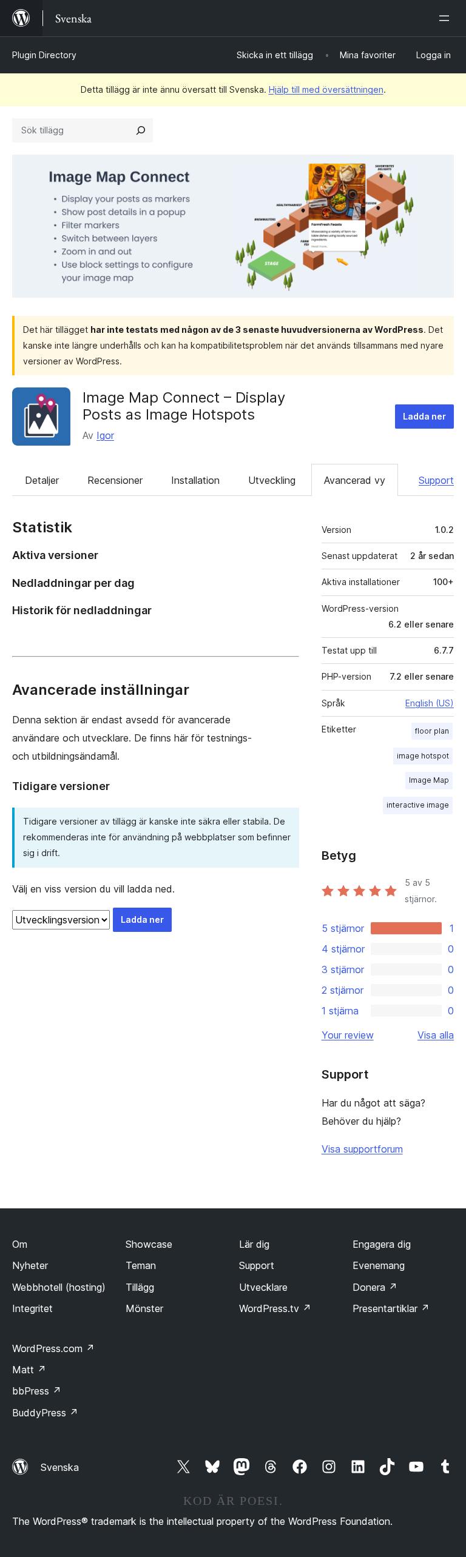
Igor (105, 435)
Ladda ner (424, 416)
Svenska (60, 1467)
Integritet (32, 1308)
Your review (348, 1035)
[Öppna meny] (446, 18)
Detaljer (42, 480)
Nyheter (30, 1265)
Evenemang (379, 1265)
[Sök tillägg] (141, 130)
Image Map (429, 780)
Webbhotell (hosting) (59, 1287)
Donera (375, 1287)
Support (436, 480)
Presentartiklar (391, 1308)
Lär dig (254, 1244)
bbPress (36, 1391)
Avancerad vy (354, 480)
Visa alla (435, 1035)
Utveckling (271, 480)
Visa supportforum (362, 1149)
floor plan (432, 730)
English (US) (429, 703)
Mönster (144, 1308)
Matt (29, 1370)
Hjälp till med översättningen (326, 89)
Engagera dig (382, 1244)
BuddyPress (45, 1413)
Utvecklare (263, 1287)
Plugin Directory (44, 55)
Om (19, 1244)
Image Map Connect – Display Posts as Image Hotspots (184, 406)
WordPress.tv (275, 1308)
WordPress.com (53, 1348)
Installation (195, 480)
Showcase (149, 1244)
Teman (141, 1265)
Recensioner (115, 480)
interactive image (418, 804)
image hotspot (423, 755)
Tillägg (140, 1287)
